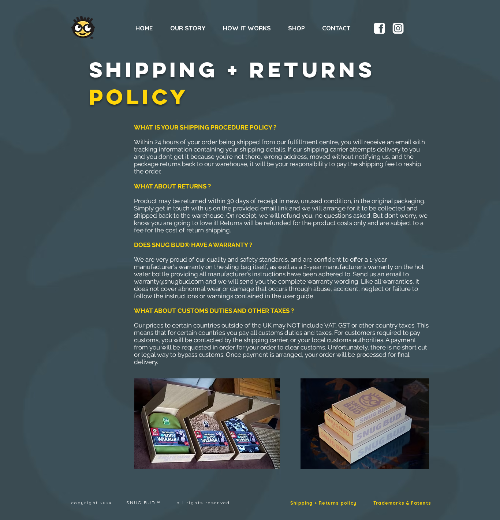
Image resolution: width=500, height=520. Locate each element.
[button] (300, 28)
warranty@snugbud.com (169, 281)
